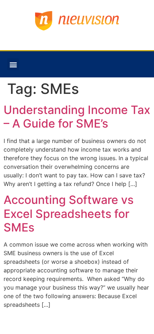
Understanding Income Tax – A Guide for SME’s (77, 116)
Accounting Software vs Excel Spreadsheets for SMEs (69, 213)
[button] (13, 64)
